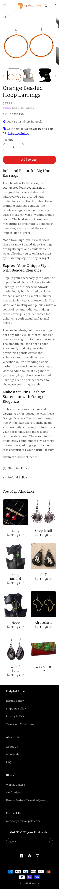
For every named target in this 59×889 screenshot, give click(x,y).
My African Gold (32, 883)
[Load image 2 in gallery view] (29, 75)
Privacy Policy (15, 716)
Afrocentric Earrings (43, 624)
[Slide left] (3, 76)
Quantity (8, 139)
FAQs (9, 762)
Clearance (43, 667)
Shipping (7, 108)
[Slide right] (55, 76)
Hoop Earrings (13, 624)
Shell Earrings (41, 577)
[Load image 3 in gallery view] (44, 75)
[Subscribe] (49, 842)
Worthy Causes (15, 784)
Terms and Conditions (20, 724)
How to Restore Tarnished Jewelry (27, 800)
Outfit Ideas (13, 792)
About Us (12, 746)
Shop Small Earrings (43, 533)
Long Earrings (13, 533)
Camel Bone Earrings (13, 670)
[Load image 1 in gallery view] (14, 75)
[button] (5, 6)
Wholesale (12, 754)
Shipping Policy (18, 133)
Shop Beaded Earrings (14, 579)
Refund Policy (15, 700)
